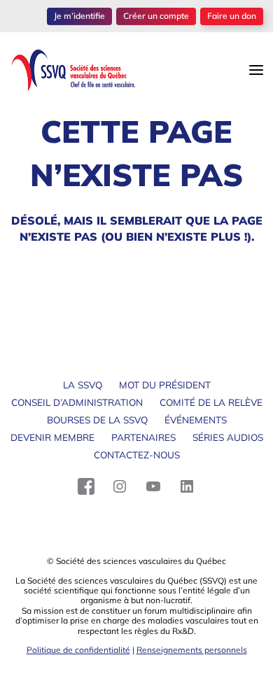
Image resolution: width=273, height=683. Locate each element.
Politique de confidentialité (78, 650)
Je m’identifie (79, 15)
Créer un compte (156, 15)
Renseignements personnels (191, 650)
